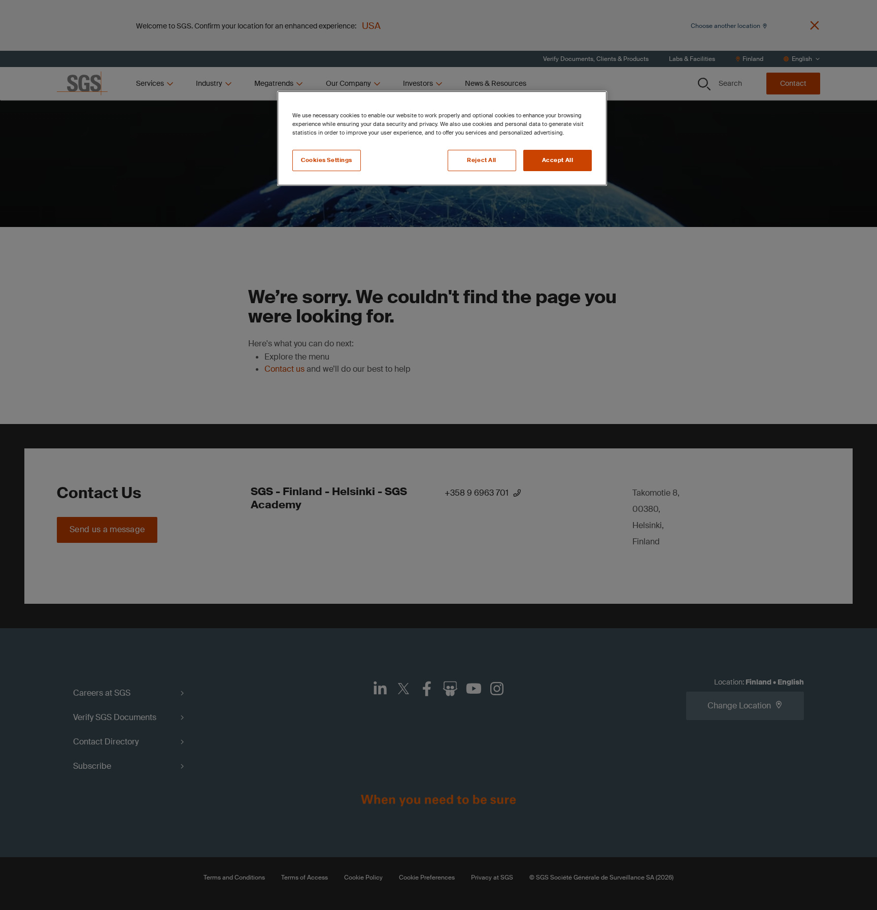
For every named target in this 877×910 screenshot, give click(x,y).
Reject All (481, 160)
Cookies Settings (326, 160)
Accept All (558, 160)
